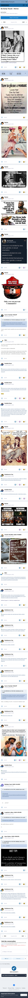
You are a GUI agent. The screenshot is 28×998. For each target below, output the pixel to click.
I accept (24, 995)
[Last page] (26, 22)
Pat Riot (4, 12)
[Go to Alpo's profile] (2, 341)
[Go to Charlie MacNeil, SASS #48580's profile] (2, 535)
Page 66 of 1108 (14, 22)
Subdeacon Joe (19, 319)
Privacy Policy (11, 988)
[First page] (2, 22)
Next (23, 22)
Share (7, 958)
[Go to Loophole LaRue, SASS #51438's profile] (2, 813)
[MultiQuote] (2, 67)
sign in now (3, 943)
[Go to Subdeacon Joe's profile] (2, 475)
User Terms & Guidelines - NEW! (9, 975)
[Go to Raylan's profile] (2, 28)
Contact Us (18, 988)
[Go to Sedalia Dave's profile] (2, 364)
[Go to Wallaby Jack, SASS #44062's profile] (2, 785)
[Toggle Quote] (3, 319)
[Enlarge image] (12, 46)
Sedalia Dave (19, 789)
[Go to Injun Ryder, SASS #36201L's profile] (2, 837)
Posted (9, 28)
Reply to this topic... (8, 951)
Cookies (23, 988)
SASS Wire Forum (7, 2)
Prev (4, 22)
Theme (4, 988)
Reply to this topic (14, 17)
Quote (5, 67)
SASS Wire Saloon (13, 13)
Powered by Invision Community (14, 990)
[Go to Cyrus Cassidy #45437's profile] (2, 315)
